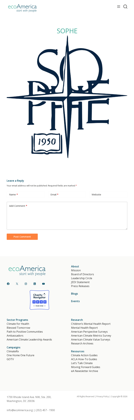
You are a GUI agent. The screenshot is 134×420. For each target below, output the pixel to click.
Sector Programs (17, 320)
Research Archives (82, 343)
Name (13, 194)
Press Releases (80, 286)
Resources (77, 351)
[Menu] (118, 6)
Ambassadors (15, 335)
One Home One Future (20, 355)
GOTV (10, 359)
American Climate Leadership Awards (29, 339)
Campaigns (13, 347)
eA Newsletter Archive (84, 371)
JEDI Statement (80, 282)
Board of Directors (82, 274)
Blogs (74, 293)
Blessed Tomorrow (18, 328)
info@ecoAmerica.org (20, 410)
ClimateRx (13, 351)
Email (54, 194)
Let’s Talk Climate (82, 363)
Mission (76, 270)
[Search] (125, 7)
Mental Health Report (84, 328)
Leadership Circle (81, 278)
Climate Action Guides (84, 355)
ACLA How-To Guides (84, 359)
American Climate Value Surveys (90, 339)
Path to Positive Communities (25, 331)
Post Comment (22, 236)
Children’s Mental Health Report (90, 324)
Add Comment (18, 205)
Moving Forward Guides (85, 367)
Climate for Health (18, 324)
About (75, 266)
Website (96, 194)
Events (75, 301)
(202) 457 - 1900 (45, 410)
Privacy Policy (102, 396)
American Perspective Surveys (89, 331)
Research (77, 320)
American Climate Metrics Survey (91, 335)
